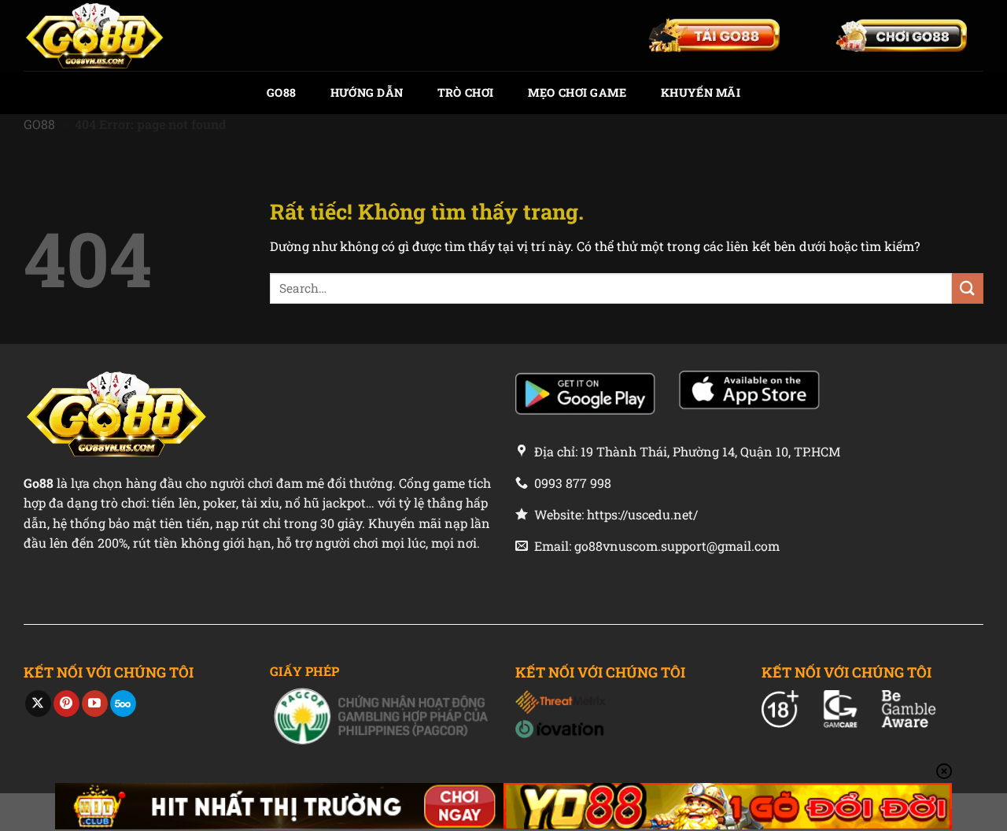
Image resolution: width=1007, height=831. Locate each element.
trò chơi (465, 92)
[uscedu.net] (102, 35)
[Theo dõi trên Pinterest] (66, 703)
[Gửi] (967, 288)
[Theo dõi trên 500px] (123, 703)
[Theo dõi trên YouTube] (95, 703)
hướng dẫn (367, 92)
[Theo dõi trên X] (38, 703)
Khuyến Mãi (700, 92)
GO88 (281, 92)
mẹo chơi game (577, 92)
